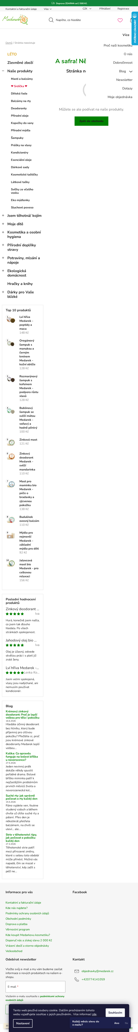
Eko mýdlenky (20, 200)
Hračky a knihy (20, 283)
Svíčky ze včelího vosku (22, 191)
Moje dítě (15, 223)
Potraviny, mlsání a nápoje (23, 260)
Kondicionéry (19, 153)
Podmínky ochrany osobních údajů (27, 913)
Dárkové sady (20, 167)
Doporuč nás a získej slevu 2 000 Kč (29, 940)
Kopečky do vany (22, 123)
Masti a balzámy (22, 79)
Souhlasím (115, 1013)
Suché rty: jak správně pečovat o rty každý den (21, 797)
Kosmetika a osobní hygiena (24, 234)
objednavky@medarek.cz (97, 971)
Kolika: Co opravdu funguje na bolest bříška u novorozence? (22, 757)
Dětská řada (19, 94)
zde (94, 1014)
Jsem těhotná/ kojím (24, 215)
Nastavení (22, 1023)
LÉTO (12, 54)
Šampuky (17, 138)
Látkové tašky (20, 182)
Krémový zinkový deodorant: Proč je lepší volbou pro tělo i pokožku (22, 714)
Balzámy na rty (21, 101)
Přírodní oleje (20, 116)
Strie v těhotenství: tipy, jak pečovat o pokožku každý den (21, 838)
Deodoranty (19, 108)
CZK (85, 8)
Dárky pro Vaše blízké (20, 294)
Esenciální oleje (21, 160)
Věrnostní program (18, 929)
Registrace (123, 8)
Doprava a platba (16, 924)
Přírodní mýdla (20, 130)
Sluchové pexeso (22, 207)
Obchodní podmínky (18, 919)
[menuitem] (111, 45)
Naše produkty (20, 71)
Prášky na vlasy (21, 145)
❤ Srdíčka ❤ (19, 86)
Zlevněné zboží (20, 62)
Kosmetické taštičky (24, 175)
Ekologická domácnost (16, 273)
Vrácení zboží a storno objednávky (27, 946)
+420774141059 (93, 979)
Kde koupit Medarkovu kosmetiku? (28, 935)
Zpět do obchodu (91, 121)
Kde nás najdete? (16, 908)
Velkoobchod (14, 951)
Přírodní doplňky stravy (21, 247)
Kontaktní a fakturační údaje (21, 9)
